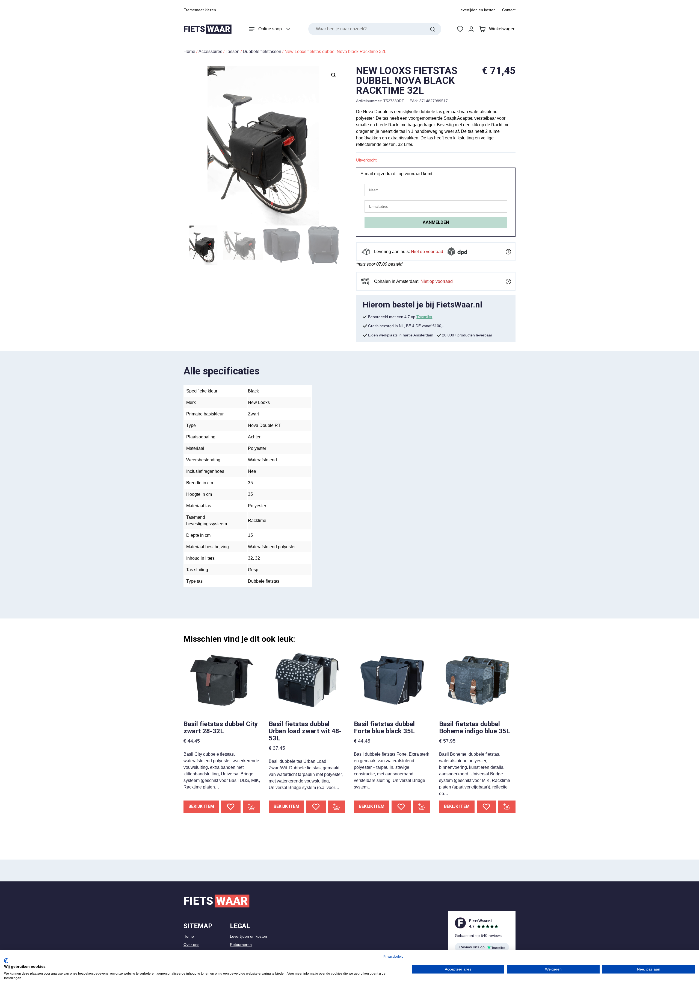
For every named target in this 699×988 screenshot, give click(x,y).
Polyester (257, 448)
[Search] (432, 29)
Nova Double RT (264, 425)
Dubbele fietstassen (262, 51)
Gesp (253, 569)
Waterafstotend (262, 460)
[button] (334, 75)
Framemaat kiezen (199, 10)
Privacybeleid (393, 956)
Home (189, 51)
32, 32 (254, 558)
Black (253, 391)
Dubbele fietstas (263, 581)
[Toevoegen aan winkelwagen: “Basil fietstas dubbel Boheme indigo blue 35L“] (507, 807)
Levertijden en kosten (477, 10)
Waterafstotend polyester (272, 546)
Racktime (257, 520)
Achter (254, 437)
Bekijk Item (201, 806)
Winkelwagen (502, 29)
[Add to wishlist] (231, 807)
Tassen (232, 51)
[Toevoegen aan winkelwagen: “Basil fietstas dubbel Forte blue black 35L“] (422, 807)
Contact (509, 10)
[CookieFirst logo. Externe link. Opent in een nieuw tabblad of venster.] (6, 960)
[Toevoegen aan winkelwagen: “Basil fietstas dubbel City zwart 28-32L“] (251, 807)
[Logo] (207, 29)
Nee (252, 471)
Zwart (253, 414)
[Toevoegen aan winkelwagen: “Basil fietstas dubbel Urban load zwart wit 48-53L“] (336, 807)
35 (250, 482)
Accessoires (210, 51)
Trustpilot (424, 317)
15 (250, 535)
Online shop (270, 29)
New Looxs (259, 402)
